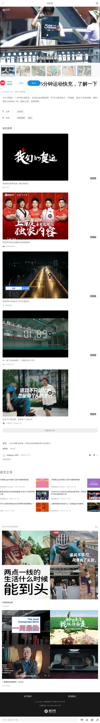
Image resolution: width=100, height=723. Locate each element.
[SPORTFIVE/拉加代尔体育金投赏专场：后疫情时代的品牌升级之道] (93, 495)
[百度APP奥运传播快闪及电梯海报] (35, 216)
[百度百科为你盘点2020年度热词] (35, 275)
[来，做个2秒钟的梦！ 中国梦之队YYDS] (35, 334)
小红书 (9, 82)
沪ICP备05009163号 (57, 702)
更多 (96, 527)
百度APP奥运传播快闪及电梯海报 (16, 242)
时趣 (1, 511)
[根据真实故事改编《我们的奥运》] (35, 157)
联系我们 (72, 696)
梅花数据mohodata (7, 487)
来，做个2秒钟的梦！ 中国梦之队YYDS (19, 360)
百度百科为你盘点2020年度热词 (16, 301)
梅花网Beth (4, 499)
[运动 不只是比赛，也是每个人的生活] (35, 393)
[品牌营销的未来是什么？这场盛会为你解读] (93, 507)
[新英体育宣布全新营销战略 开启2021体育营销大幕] (42, 495)
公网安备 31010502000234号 (50, 706)
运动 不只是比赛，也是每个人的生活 (17, 419)
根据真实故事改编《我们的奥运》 (16, 183)
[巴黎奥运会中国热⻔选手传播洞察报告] (42, 483)
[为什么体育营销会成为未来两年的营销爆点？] (42, 507)
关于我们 (28, 696)
